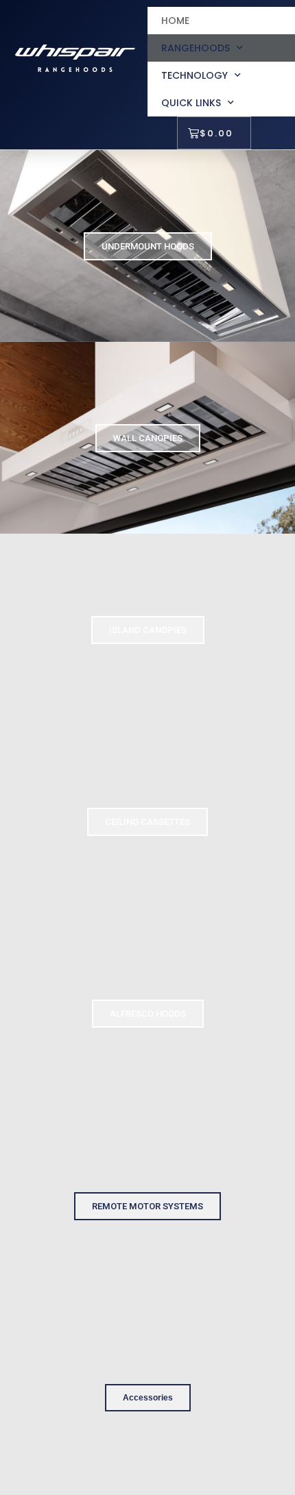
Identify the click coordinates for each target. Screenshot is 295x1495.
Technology (194, 75)
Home (175, 20)
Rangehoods (195, 48)
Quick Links (191, 103)
